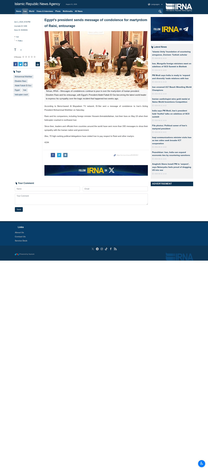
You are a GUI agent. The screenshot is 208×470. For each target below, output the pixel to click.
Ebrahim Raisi (20, 81)
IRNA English (37, 4)
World (31, 11)
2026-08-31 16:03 (160, 70)
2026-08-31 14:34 (160, 94)
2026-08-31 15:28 (160, 82)
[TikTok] (106, 248)
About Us (19, 232)
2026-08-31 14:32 (160, 105)
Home (18, 11)
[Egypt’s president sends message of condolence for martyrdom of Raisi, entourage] (96, 60)
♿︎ (202, 463)
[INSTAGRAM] (102, 248)
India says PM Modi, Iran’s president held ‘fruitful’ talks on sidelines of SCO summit (170, 114)
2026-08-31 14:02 (160, 147)
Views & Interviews (45, 11)
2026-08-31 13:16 (160, 174)
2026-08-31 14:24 (160, 120)
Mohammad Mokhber (23, 77)
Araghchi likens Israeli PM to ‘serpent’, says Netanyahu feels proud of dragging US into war (171, 167)
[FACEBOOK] (111, 248)
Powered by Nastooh (27, 254)
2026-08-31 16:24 (160, 58)
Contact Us (20, 236)
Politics (20, 41)
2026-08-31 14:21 (160, 132)
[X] (93, 248)
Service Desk (21, 241)
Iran (25, 11)
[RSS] (115, 248)
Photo (58, 11)
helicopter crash (21, 95)
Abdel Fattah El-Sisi (23, 85)
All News (78, 11)
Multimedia (68, 11)
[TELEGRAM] (97, 248)
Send (19, 209)
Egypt (17, 90)
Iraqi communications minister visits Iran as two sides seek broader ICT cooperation (171, 140)
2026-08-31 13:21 (160, 159)
